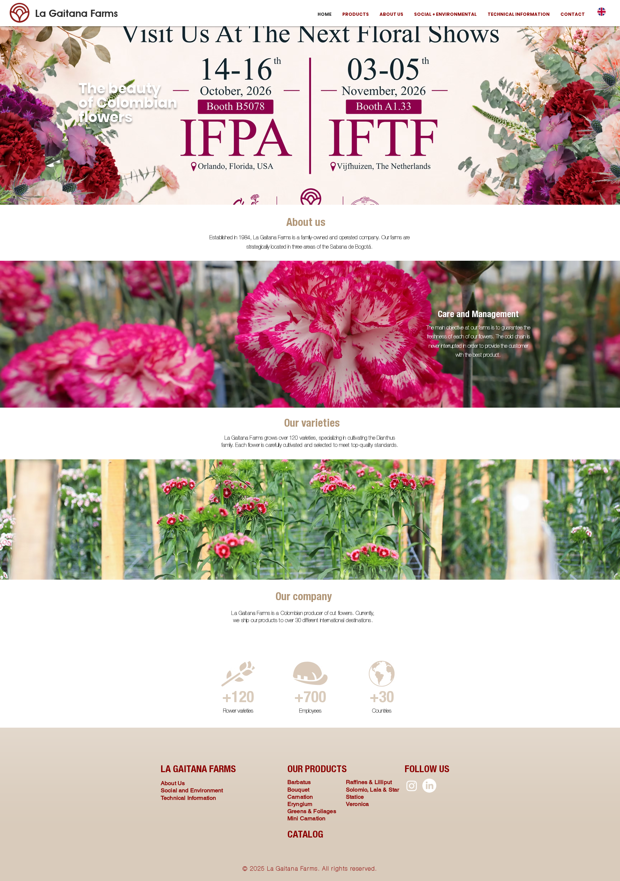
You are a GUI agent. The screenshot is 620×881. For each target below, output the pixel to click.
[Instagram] (412, 786)
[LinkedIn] (429, 786)
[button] (355, 14)
